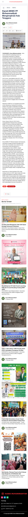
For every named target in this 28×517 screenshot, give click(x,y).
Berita (8, 7)
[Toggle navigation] (3, 2)
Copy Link (19, 30)
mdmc (4, 186)
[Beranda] (3, 8)
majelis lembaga (11, 186)
